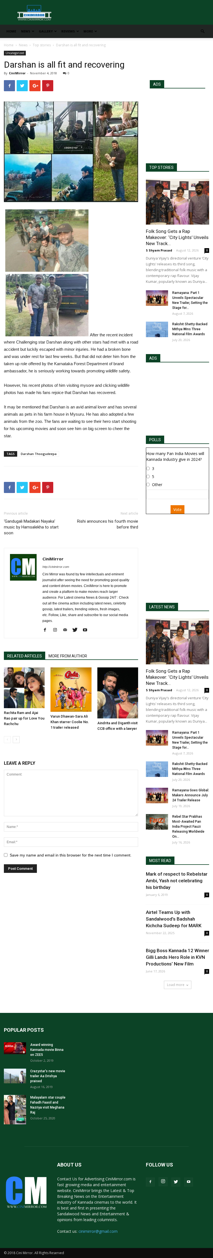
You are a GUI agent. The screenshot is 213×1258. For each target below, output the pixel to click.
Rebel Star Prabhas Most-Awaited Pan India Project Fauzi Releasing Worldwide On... (188, 826)
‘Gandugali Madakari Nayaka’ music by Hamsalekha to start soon (31, 527)
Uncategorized (15, 53)
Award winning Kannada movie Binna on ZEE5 (47, 1050)
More (88, 31)
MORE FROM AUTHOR (68, 656)
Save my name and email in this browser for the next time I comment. (70, 855)
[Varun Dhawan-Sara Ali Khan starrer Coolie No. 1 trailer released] (70, 689)
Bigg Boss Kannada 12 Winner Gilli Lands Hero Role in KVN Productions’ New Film (177, 957)
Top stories (42, 45)
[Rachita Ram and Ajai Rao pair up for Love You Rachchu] (24, 687)
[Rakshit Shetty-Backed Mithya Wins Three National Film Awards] (157, 329)
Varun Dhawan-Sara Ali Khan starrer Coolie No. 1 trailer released (69, 722)
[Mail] (67, 630)
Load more (175, 984)
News (25, 31)
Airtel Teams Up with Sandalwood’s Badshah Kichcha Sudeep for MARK (173, 918)
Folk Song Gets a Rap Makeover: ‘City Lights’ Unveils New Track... (177, 237)
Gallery (46, 31)
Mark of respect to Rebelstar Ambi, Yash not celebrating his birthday (176, 880)
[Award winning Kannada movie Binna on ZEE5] (15, 1048)
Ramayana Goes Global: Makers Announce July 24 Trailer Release (190, 795)
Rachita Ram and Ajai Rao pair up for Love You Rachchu (24, 718)
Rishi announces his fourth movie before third (107, 524)
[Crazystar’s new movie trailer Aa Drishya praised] (15, 1076)
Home (11, 31)
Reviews (68, 31)
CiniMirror (17, 73)
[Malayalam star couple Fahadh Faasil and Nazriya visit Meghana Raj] (15, 1110)
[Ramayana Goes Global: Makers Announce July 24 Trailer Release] (157, 795)
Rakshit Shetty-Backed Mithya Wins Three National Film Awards (189, 329)
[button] (202, 31)
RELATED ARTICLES (24, 656)
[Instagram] (57, 630)
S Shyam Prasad (159, 250)
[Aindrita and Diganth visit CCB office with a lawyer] (117, 692)
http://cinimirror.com (55, 566)
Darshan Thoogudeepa (39, 454)
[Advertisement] (177, 123)
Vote (177, 509)
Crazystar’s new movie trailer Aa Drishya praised (47, 1076)
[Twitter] (77, 630)
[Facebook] (47, 630)
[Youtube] (87, 630)
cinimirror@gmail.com (98, 1231)
